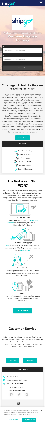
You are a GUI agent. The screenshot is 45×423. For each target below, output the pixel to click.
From (4, 47)
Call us (13, 360)
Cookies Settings (14, 420)
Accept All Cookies (29, 420)
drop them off (25, 250)
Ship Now (23, 138)
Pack (7, 245)
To (3, 55)
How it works (22, 311)
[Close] (41, 410)
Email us (29, 360)
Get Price (22, 68)
